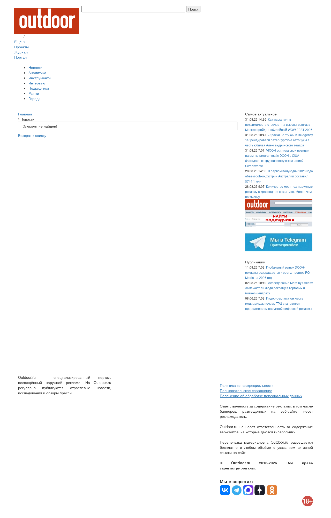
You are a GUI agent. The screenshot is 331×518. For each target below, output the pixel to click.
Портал (20, 57)
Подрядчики (38, 88)
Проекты (21, 46)
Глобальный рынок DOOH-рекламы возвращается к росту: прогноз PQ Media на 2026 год (277, 272)
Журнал (21, 51)
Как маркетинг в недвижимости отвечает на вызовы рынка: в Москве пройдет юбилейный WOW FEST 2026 (278, 124)
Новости (35, 67)
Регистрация (36, 36)
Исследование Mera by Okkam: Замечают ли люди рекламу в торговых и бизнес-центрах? (279, 287)
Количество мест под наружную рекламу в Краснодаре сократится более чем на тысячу (279, 191)
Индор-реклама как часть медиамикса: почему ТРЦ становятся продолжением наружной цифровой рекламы (278, 303)
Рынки (33, 93)
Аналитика (37, 72)
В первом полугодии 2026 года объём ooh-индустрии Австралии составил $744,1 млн (279, 176)
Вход (18, 36)
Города (34, 98)
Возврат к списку (32, 135)
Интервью (36, 82)
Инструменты (39, 77)
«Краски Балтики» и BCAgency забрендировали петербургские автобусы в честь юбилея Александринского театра (279, 139)
